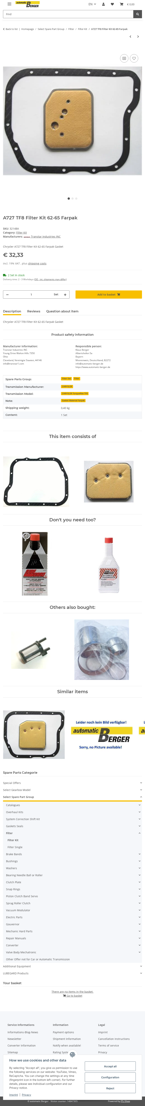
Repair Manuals (16, 938)
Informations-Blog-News (23, 1032)
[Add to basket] (6, 49)
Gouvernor (12, 924)
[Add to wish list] (134, 58)
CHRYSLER (67, 386)
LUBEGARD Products (16, 973)
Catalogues (13, 805)
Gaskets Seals (14, 826)
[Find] (137, 14)
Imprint (13, 1094)
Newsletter (14, 1039)
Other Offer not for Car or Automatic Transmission (38, 959)
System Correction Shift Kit (23, 819)
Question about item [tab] (62, 311)
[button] (103, 4)
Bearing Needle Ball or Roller (24, 875)
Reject (110, 1088)
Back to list (12, 29)
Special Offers (12, 783)
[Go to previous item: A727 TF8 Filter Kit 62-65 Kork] (130, 36)
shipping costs (37, 263)
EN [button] (91, 4)
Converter (12, 945)
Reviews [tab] (33, 311)
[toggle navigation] (9, 2)
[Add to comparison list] (124, 58)
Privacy (26, 1094)
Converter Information (22, 1045)
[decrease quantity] (7, 294)
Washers (11, 868)
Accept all (110, 1066)
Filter (76, 378)
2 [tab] (72, 198)
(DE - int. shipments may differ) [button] (50, 279)
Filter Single (15, 847)
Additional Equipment (17, 966)
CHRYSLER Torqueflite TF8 (75, 393)
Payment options (63, 1032)
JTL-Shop (125, 1101)
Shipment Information (67, 1039)
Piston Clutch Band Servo (22, 896)
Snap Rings (13, 889)
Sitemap (13, 1052)
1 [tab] (69, 198)
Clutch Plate (13, 882)
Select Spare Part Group (18, 797)
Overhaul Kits (14, 812)
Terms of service (108, 1045)
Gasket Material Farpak (73, 400)
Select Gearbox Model (17, 790)
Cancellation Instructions (114, 1039)
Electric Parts (14, 917)
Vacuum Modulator (18, 910)
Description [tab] (12, 311)
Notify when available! (67, 1045)
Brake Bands (14, 854)
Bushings (12, 861)
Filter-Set (66, 378)
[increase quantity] (65, 294)
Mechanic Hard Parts (19, 931)
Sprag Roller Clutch (18, 903)
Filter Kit (21, 232)
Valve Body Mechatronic (21, 952)
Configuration (110, 1077)
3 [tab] (76, 198)
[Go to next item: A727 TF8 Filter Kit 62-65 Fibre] (138, 36)
